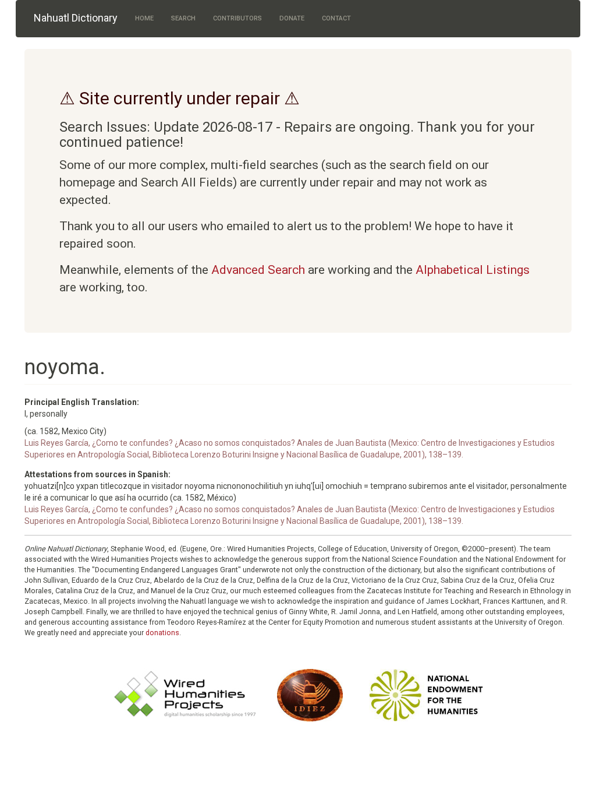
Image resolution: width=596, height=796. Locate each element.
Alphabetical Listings (473, 270)
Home (144, 18)
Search (183, 18)
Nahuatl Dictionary (76, 18)
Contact (336, 18)
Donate (291, 18)
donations (162, 632)
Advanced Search (258, 270)
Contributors (237, 18)
